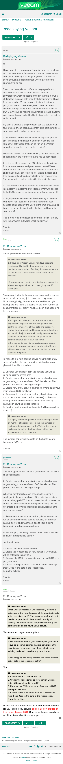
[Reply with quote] (56, 50)
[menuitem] (57, 14)
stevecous (7, 49)
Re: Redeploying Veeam (15, 246)
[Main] (31, 5)
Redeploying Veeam (19, 29)
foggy (5, 239)
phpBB (23, 757)
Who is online (10, 737)
